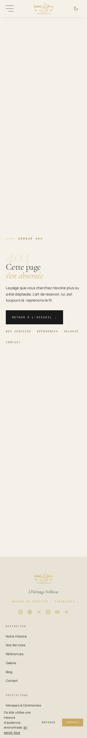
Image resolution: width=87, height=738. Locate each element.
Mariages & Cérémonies (23, 705)
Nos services (18, 331)
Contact (13, 342)
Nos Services (15, 645)
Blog (9, 672)
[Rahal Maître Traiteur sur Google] (66, 612)
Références (47, 331)
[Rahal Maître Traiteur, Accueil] (43, 8)
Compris (72, 722)
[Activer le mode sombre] (76, 8)
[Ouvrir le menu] (10, 8)
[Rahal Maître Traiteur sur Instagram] (20, 612)
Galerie (71, 331)
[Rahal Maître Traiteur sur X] (39, 612)
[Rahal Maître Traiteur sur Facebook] (29, 612)
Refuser (48, 722)
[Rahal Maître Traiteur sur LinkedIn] (48, 612)
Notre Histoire (16, 636)
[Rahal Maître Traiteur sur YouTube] (57, 612)
